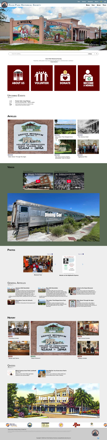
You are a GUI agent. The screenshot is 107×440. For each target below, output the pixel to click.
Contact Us (23, 429)
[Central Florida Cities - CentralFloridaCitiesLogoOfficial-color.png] (22, 425)
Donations (84, 1)
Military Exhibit (82, 358)
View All (49, 254)
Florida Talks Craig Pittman (22, 101)
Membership (90, 1)
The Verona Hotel (83, 137)
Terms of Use (11, 429)
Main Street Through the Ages (17, 157)
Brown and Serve (14, 358)
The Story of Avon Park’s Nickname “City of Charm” (62, 157)
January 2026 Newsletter (22, 288)
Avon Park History (53, 398)
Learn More (53, 402)
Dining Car (53, 215)
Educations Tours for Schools (23, 300)
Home (79, 1)
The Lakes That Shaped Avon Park (64, 137)
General (57, 135)
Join (101, 1)
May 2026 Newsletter (52, 288)
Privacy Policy (17, 429)
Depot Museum (35, 358)
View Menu (53, 219)
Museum (88, 5)
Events (93, 5)
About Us (96, 1)
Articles (99, 5)
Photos (104, 5)
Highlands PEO (82, 157)
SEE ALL (10, 97)
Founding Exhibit (14, 338)
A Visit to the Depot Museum (85, 288)
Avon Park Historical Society (25, 5)
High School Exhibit (84, 338)
